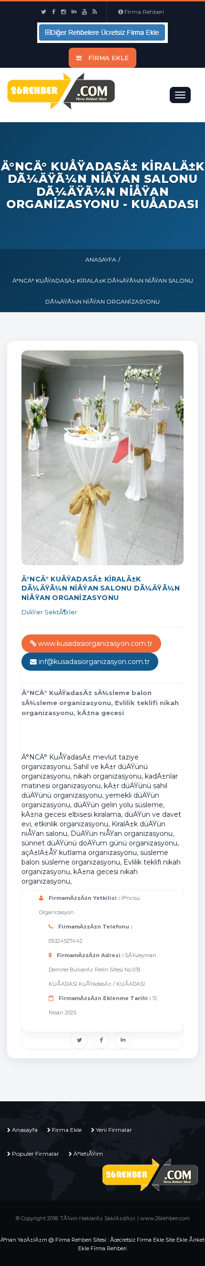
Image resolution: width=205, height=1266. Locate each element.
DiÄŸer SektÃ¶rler (49, 612)
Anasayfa (100, 259)
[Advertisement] (113, 735)
